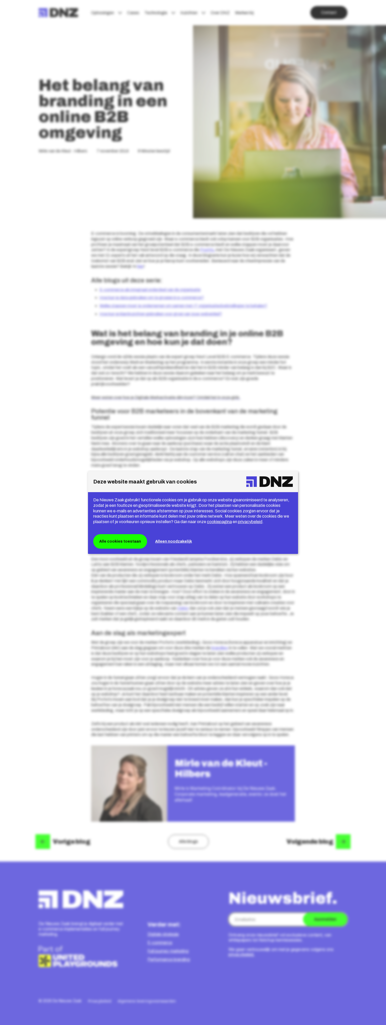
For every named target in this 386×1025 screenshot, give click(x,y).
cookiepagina (219, 521)
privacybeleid (250, 521)
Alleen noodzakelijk (173, 541)
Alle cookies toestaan (120, 541)
